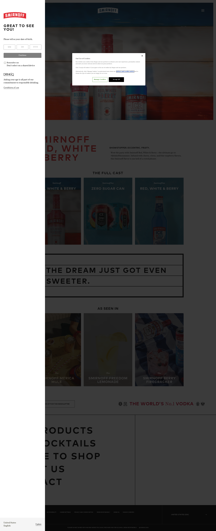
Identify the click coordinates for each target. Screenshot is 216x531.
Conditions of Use (101, 284)
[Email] (126, 274)
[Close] (142, 55)
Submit (108, 291)
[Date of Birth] (90, 265)
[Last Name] (126, 255)
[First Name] (90, 255)
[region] (108, 69)
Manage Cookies (100, 79)
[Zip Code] (126, 265)
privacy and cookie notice (125, 71)
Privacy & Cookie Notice (123, 284)
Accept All (116, 79)
